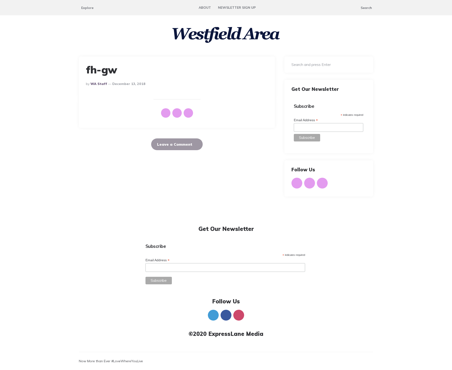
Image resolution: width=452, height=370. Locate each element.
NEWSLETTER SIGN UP (237, 7)
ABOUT (205, 7)
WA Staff (98, 84)
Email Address (306, 120)
